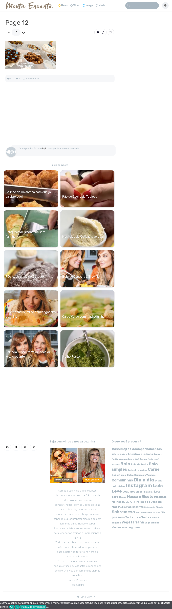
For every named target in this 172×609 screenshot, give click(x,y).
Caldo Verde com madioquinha (83, 316)
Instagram (139, 485)
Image (89, 5)
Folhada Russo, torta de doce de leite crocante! (28, 354)
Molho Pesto (71, 356)
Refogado (149, 507)
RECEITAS (138, 507)
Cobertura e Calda (123, 475)
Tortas (146, 517)
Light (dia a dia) (145, 492)
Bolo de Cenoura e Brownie (81, 276)
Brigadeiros (141, 470)
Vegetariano (152, 522)
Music (102, 5)
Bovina (131, 470)
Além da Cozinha (119, 454)
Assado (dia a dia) (129, 459)
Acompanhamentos (147, 449)
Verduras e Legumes (126, 527)
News (64, 5)
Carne (154, 469)
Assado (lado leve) (149, 459)
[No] (47, 607)
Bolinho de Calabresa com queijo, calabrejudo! (29, 194)
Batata (116, 464)
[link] (111, 32)
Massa (122, 497)
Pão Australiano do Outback (25, 276)
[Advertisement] (60, 117)
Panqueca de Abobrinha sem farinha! (25, 234)
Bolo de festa (139, 464)
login (44, 148)
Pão (129, 507)
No (17, 606)
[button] (100, 32)
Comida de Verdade (145, 475)
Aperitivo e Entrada (140, 454)
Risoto (159, 507)
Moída (125, 502)
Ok (11, 606)
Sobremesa (123, 511)
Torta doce (133, 517)
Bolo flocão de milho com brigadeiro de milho (31, 314)
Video (76, 5)
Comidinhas (122, 480)
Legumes (128, 491)
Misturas (160, 496)
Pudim (122, 507)
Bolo (125, 463)
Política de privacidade (33, 606)
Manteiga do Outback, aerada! (83, 236)
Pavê (132, 502)
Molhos (116, 501)
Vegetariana (132, 522)
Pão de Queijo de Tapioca (79, 196)
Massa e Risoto (140, 497)
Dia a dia (144, 480)
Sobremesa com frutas (148, 512)
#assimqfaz (121, 449)
